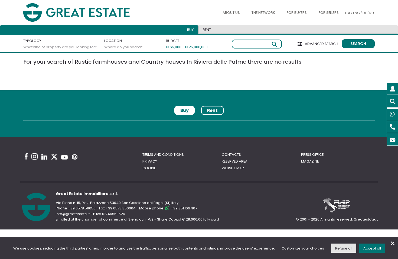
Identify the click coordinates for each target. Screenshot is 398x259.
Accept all (372, 248)
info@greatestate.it (73, 213)
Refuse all (343, 248)
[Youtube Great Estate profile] (64, 157)
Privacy (149, 161)
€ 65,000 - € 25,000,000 (183, 47)
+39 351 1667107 (183, 208)
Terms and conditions (163, 154)
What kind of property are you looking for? (60, 47)
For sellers (329, 12)
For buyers (297, 12)
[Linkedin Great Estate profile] (44, 156)
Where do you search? (124, 47)
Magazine (310, 161)
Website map (233, 168)
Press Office (312, 154)
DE (365, 12)
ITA (347, 12)
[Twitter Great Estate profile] (54, 157)
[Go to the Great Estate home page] (87, 12)
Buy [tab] (190, 29)
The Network (263, 12)
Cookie (149, 168)
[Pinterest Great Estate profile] (74, 157)
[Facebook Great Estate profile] (26, 156)
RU (371, 12)
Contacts (231, 154)
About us (231, 12)
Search (358, 43)
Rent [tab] (207, 29)
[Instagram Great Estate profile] (34, 156)
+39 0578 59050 (82, 208)
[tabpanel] (199, 123)
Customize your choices (303, 248)
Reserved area (234, 161)
